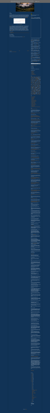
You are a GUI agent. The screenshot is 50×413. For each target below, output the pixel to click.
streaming (32, 92)
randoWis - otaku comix (33, 103)
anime (33, 77)
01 (32, 400)
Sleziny (37, 90)
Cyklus (32, 396)
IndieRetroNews (32, 98)
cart (31, 78)
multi (37, 84)
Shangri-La (33, 398)
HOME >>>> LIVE (33, 392)
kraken (31, 83)
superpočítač (34, 92)
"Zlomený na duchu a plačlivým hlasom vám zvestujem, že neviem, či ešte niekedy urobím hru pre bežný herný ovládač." (35, 183)
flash (38, 80)
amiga (31, 77)
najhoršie (10, 17)
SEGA (33, 90)
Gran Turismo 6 (34, 81)
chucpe (37, 118)
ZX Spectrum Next (38, 94)
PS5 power (37, 88)
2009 (32, 381)
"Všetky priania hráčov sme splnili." (34, 198)
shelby (35, 90)
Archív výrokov (32, 370)
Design (38, 79)
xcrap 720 (39, 93)
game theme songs (33, 102)
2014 (32, 377)
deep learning (34, 79)
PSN (31, 89)
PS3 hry (34, 87)
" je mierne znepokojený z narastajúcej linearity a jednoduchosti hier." (35, 173)
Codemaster (37, 78)
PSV (35, 89)
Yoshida (36, 131)
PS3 (31, 87)
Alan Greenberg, (32, 225)
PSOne (33, 89)
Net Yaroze (36, 85)
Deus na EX (33, 395)
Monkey (35, 84)
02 (32, 399)
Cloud (34, 78)
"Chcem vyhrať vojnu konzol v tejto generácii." (35, 129)
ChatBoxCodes (32, 17)
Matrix (35, 83)
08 (32, 385)
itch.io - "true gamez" (33, 96)
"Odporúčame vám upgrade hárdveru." (35, 356)
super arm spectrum (38, 59)
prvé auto (11, 30)
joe (33, 42)
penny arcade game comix (33, 104)
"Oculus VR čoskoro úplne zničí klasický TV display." (35, 135)
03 (32, 389)
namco (39, 84)
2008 (32, 401)
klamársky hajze (33, 125)
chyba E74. (26, 17)
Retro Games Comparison (33, 101)
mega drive (39, 83)
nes (34, 85)
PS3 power (38, 87)
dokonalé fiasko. (34, 234)
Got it (38, 1)
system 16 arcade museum (33, 100)
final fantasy (36, 80)
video (23, 26)
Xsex (35, 94)
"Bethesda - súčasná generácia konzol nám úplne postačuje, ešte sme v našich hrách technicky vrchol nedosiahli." (35, 169)
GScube (37, 81)
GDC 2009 (33, 391)
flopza (39, 80)
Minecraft (32, 84)
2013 (32, 378)
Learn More (36, 1)
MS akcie (32, 72)
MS (36, 84)
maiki (33, 45)
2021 (32, 374)
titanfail (38, 92)
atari (38, 77)
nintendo (38, 85)
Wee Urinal (32, 93)
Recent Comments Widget (34, 61)
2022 (32, 373)
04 (32, 388)
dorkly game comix (33, 105)
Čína (32, 78)
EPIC (31, 80)
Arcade (35, 77)
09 (32, 384)
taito (36, 92)
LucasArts (33, 83)
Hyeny (34, 82)
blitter (37, 42)
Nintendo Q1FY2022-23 (33, 74)
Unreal (39, 92)
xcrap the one (33, 94)
